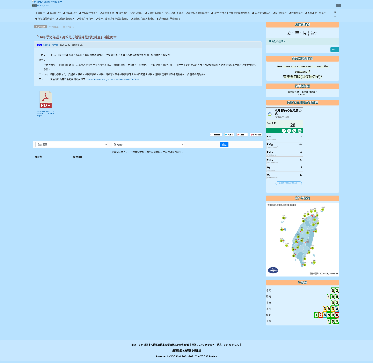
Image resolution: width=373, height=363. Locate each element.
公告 (39, 45)
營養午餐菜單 (86, 18)
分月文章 (54, 27)
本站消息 (40, 27)
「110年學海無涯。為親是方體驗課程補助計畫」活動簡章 (76, 37)
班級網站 (137, 13)
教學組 (55, 45)
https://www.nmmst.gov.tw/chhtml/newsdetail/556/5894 (113, 79)
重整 (224, 144)
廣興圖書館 (108, 13)
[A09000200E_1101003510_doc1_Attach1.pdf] (45, 99)
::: (34, 23)
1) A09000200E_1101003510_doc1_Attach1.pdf (45, 113)
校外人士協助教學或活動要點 (113, 18)
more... (335, 49)
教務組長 (46, 45)
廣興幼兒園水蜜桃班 (143, 18)
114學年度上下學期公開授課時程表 (231, 13)
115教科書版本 (175, 13)
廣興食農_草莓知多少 (170, 18)
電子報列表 (68, 27)
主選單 (39, 13)
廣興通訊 (123, 13)
